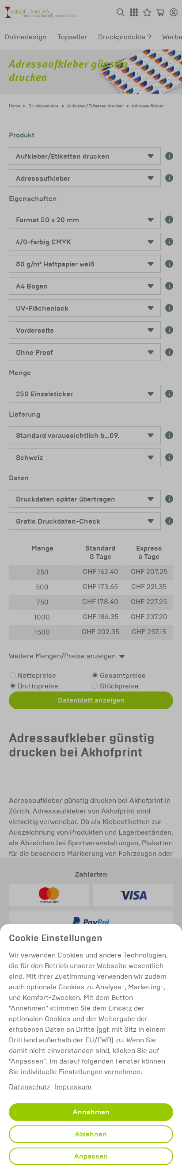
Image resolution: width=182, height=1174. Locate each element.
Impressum (73, 1087)
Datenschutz (29, 1087)
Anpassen (91, 1156)
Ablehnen (91, 1134)
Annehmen (91, 1112)
